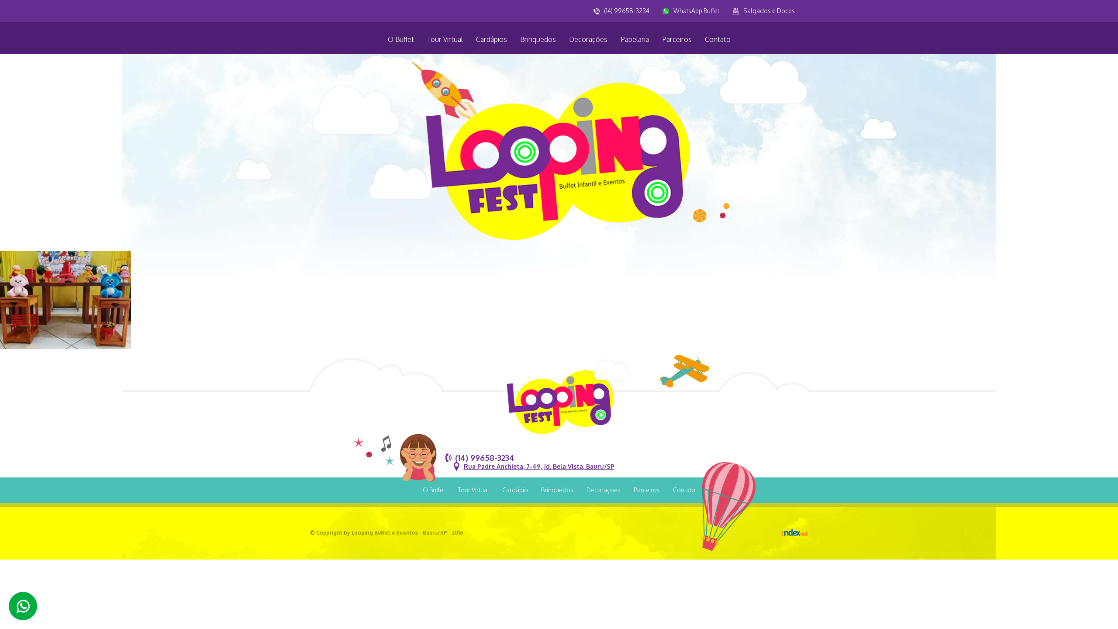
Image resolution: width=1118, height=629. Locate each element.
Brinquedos (538, 39)
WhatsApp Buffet (696, 10)
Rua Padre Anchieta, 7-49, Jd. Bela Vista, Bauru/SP (539, 466)
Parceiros (677, 39)
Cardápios (491, 39)
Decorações (588, 39)
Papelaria (635, 39)
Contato (718, 39)
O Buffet (401, 39)
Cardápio (515, 490)
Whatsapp (23, 606)
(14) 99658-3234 (626, 10)
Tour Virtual (445, 39)
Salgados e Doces (769, 10)
